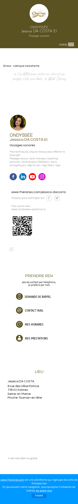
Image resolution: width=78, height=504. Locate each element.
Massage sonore (19, 158)
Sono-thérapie (37, 158)
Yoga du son (33, 165)
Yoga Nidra (48, 165)
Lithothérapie (28, 162)
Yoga (57, 165)
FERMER (39, 495)
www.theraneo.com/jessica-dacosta (38, 192)
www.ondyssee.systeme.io (28, 209)
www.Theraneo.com (12, 480)
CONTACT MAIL (33, 310)
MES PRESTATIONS (36, 338)
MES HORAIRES (33, 324)
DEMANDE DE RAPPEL (37, 297)
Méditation (43, 162)
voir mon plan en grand (22, 458)
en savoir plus (44, 490)
